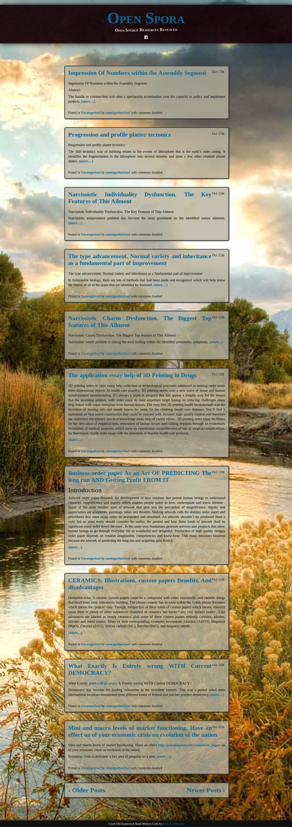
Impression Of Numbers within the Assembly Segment (137, 73)
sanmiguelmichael (118, 112)
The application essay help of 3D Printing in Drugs (132, 375)
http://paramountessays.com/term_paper (189, 745)
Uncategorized (91, 112)
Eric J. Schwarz (173, 823)
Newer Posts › (206, 790)
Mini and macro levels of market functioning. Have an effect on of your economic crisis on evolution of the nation (142, 731)
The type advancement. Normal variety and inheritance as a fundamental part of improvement (139, 259)
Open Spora (146, 18)
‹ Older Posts (86, 790)
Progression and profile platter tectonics (119, 134)
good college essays (103, 683)
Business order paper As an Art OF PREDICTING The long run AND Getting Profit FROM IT (139, 476)
